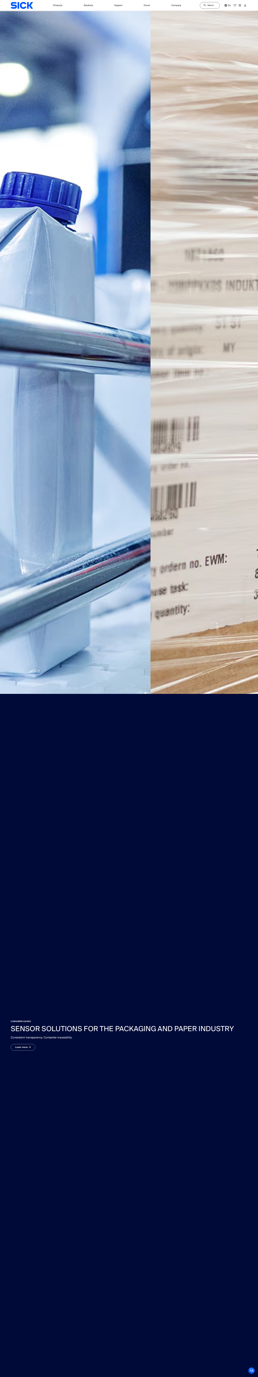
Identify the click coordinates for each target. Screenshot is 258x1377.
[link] (22, 5)
